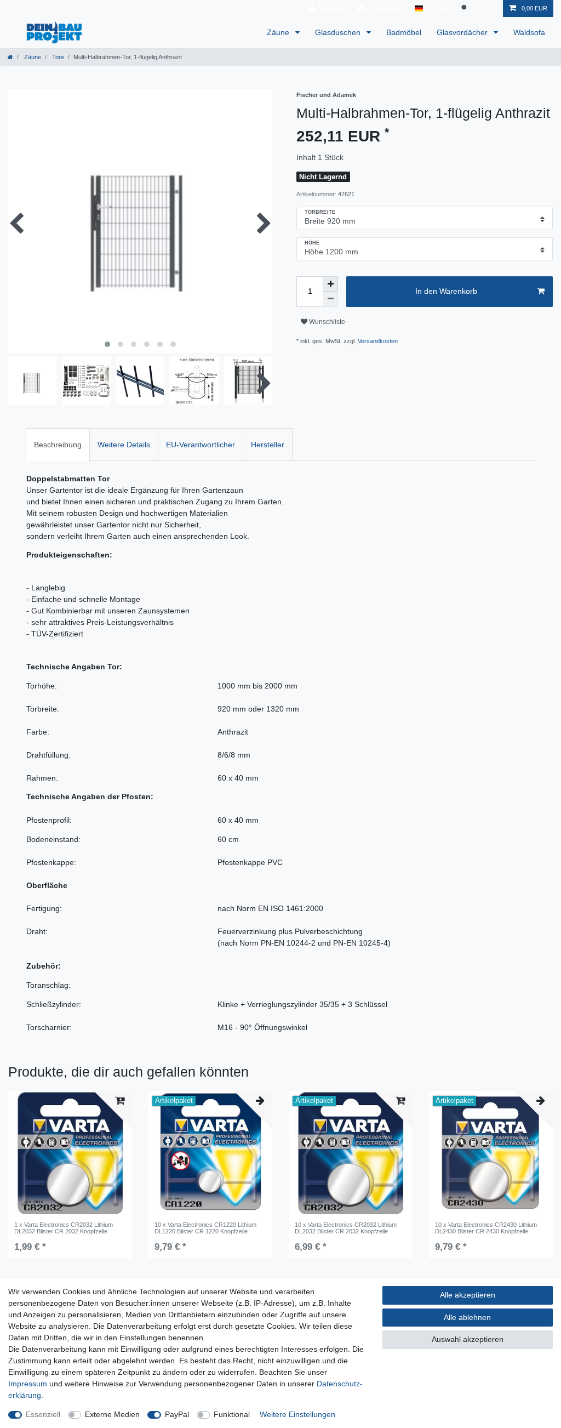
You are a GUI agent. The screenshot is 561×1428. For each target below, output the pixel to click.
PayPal (177, 1414)
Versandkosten (378, 341)
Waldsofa (529, 32)
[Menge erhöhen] (330, 284)
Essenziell (43, 1414)
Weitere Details (124, 444)
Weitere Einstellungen (297, 1414)
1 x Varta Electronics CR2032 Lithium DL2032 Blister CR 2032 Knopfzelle (63, 1227)
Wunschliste (326, 322)
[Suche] (465, 8)
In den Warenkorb (446, 291)
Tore (57, 57)
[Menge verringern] (330, 299)
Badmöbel (403, 32)
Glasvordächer (463, 32)
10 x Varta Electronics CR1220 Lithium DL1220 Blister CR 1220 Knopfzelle (205, 1227)
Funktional (232, 1414)
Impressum (27, 1383)
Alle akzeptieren (467, 1294)
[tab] (58, 444)
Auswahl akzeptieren (467, 1339)
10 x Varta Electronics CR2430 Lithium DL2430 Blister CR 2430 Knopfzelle (486, 1227)
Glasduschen (339, 32)
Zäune (279, 32)
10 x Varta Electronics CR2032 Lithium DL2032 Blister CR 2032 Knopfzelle (346, 1227)
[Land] (419, 8)
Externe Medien (112, 1414)
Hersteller (267, 444)
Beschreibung (58, 444)
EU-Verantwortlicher (200, 444)
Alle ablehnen (467, 1317)
